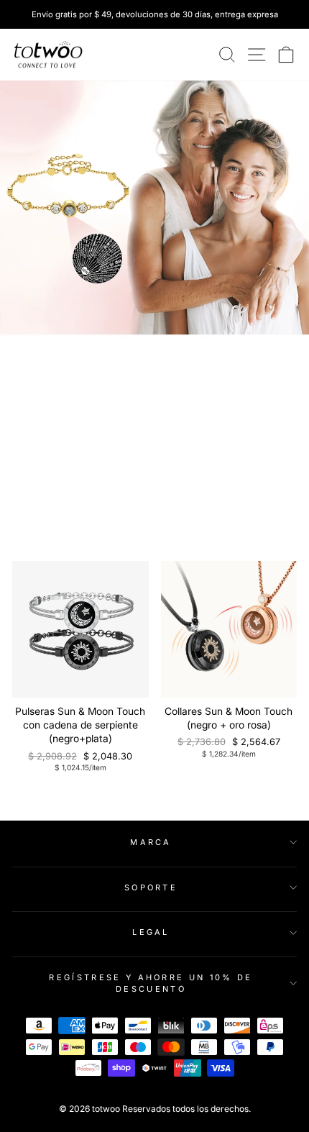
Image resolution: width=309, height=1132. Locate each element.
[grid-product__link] (80, 629)
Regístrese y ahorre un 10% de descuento (150, 983)
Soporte (150, 887)
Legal (151, 932)
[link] (48, 54)
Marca (151, 842)
